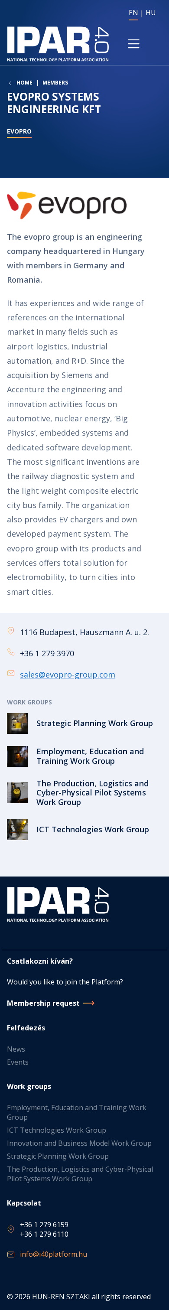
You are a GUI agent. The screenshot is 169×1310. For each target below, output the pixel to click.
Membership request (43, 1003)
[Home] (58, 44)
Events (18, 1062)
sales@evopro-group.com (67, 674)
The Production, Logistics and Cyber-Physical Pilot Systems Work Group (80, 1173)
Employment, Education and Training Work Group (76, 1112)
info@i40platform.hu (53, 1254)
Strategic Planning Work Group (58, 1156)
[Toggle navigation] (133, 44)
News (16, 1049)
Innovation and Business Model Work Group (79, 1143)
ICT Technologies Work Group (56, 1130)
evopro (19, 131)
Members (55, 82)
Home (24, 82)
